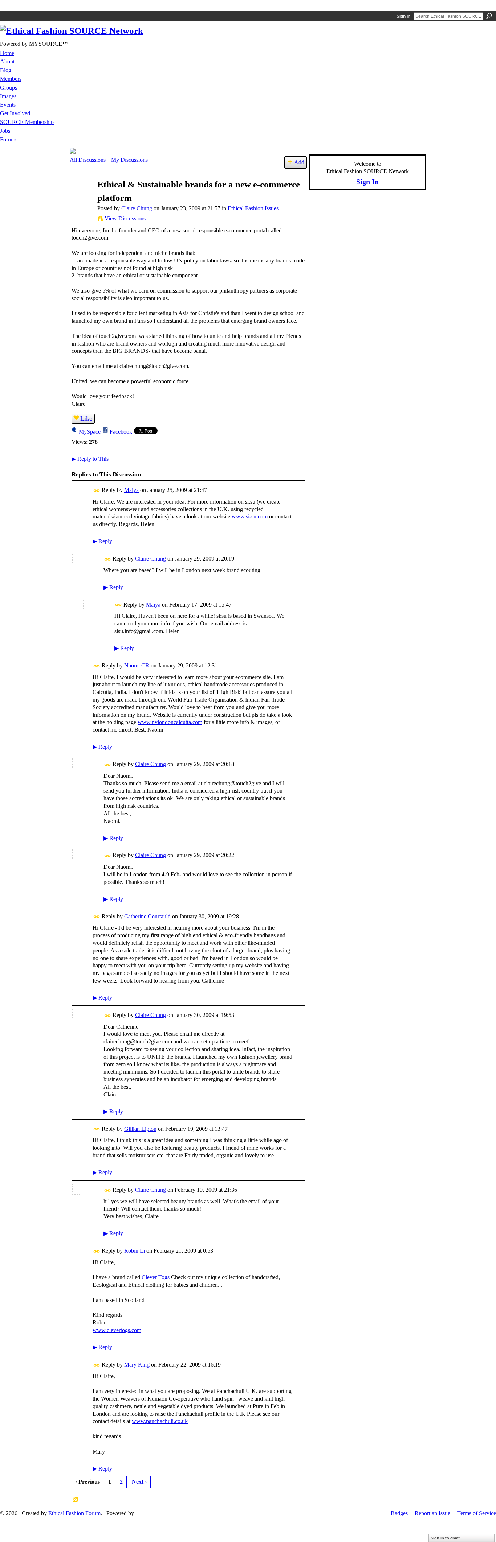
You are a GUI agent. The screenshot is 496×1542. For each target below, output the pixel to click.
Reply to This (90, 459)
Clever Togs (156, 1277)
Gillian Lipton (140, 1129)
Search (489, 16)
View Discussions (125, 218)
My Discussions (129, 160)
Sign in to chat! (445, 1538)
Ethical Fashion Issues (253, 208)
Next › (139, 1482)
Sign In (403, 16)
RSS (75, 1499)
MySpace (90, 432)
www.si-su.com (250, 516)
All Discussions (88, 160)
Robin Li (134, 1251)
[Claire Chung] (81, 198)
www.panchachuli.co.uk (160, 1421)
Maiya (131, 490)
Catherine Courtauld (147, 916)
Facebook (121, 432)
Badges (399, 1513)
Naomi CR (136, 665)
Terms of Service (476, 1513)
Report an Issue (432, 1513)
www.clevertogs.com (117, 1330)
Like (86, 418)
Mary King (137, 1364)
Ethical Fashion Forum (74, 1513)
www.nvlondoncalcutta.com (170, 722)
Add (299, 162)
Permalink (96, 490)
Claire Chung (136, 208)
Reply (102, 541)
